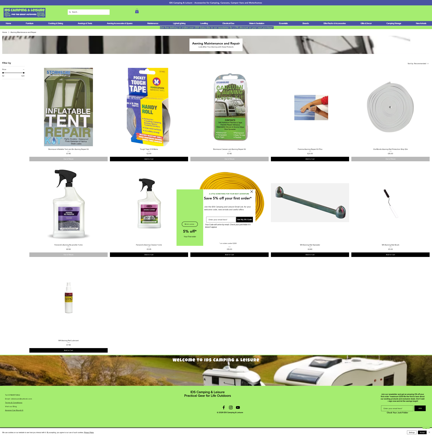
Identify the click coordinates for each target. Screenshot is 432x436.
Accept (422, 432)
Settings (412, 432)
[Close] (429, 432)
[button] (251, 191)
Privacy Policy (89, 432)
